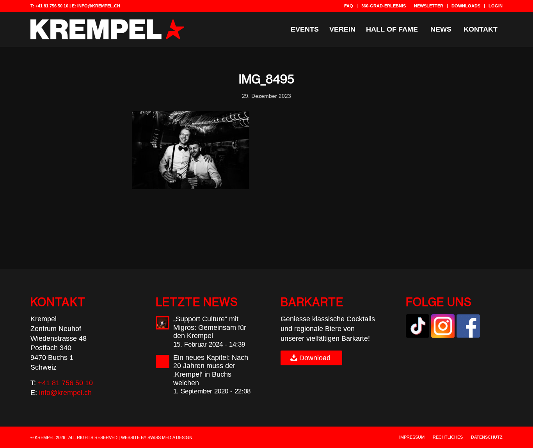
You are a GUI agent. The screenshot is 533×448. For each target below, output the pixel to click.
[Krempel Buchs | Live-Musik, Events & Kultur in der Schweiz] (107, 29)
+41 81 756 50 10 (52, 6)
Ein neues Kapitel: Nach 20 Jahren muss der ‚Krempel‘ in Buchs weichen (210, 370)
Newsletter (428, 6)
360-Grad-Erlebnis (383, 6)
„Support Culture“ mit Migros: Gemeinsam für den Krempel (209, 327)
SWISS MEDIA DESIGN (169, 437)
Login (496, 6)
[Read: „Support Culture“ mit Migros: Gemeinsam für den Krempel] (163, 323)
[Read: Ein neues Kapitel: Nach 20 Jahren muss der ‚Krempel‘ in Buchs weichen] (163, 361)
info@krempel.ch (98, 6)
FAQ (348, 6)
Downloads (465, 6)
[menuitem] (348, 6)
